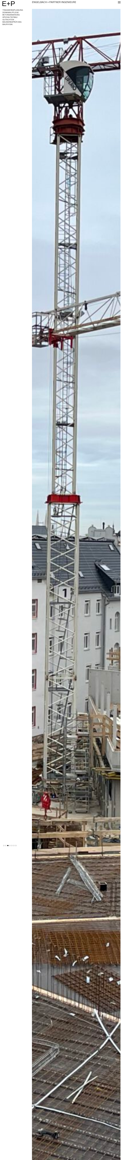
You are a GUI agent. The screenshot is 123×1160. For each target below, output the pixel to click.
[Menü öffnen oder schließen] (119, 2)
